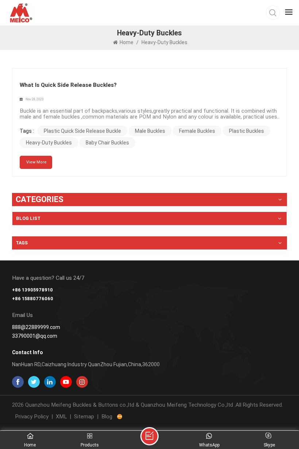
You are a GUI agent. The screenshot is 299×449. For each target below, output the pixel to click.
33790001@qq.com (34, 336)
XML (61, 416)
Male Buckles (150, 131)
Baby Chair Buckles (107, 143)
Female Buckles (197, 131)
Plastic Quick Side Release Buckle (82, 131)
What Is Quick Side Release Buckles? (68, 85)
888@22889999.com (36, 327)
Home (126, 42)
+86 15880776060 (32, 298)
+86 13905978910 (32, 290)
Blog (106, 416)
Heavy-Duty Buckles (49, 143)
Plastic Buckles (246, 131)
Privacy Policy (31, 416)
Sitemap (84, 416)
